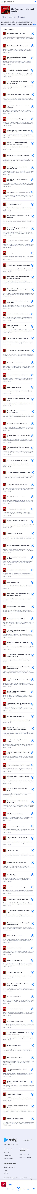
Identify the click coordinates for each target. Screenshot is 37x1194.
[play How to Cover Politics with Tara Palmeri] (32, 314)
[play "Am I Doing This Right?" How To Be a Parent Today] (32, 179)
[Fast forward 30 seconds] (23, 1188)
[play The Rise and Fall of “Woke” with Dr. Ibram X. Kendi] (32, 801)
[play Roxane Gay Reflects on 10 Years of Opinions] (32, 521)
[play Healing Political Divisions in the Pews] (32, 155)
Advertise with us (8, 1158)
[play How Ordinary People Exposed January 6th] (32, 448)
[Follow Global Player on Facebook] (11, 1145)
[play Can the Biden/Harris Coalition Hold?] (32, 338)
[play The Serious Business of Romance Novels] (32, 472)
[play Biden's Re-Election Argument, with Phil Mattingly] (32, 216)
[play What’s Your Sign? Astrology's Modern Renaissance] (32, 777)
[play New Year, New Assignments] (32, 1021)
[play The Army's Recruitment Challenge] (32, 423)
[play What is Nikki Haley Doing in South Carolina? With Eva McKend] (32, 143)
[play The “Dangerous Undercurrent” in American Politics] (32, 167)
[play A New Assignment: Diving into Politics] (32, 545)
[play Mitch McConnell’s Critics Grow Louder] (32, 94)
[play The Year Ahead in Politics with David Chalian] (32, 240)
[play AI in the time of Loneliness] (32, 813)
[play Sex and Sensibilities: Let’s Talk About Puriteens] (32, 643)
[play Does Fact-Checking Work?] (32, 533)
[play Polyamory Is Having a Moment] (32, 33)
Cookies (6, 1173)
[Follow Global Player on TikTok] (14, 1145)
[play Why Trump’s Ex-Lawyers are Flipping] (32, 460)
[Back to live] (28, 1188)
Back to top (27, 1140)
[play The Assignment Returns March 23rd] (32, 899)
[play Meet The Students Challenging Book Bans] (32, 399)
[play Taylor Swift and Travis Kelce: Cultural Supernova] (32, 106)
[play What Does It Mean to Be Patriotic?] (32, 375)
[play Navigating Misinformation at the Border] (32, 789)
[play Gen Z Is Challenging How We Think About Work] (32, 228)
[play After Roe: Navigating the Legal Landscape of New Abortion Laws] (32, 728)
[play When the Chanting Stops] (32, 1057)
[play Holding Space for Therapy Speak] (32, 862)
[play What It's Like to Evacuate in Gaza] (32, 496)
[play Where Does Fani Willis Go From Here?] (32, 70)
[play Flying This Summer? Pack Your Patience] (32, 765)
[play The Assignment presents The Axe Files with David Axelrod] (32, 655)
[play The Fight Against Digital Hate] (32, 618)
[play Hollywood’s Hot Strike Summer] (32, 606)
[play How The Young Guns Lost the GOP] (32, 484)
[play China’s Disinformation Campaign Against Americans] (32, 411)
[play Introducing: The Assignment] (32, 1118)
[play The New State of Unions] (32, 948)
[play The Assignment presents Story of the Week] (32, 911)
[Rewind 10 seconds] (13, 1188)
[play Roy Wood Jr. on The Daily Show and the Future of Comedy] (32, 131)
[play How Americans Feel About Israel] (32, 509)
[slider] (34, 1188)
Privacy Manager (31, 1178)
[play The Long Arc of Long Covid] (32, 1009)
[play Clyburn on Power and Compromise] (32, 119)
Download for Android (25, 1157)
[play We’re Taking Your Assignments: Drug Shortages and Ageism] (32, 277)
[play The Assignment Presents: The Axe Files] (32, 265)
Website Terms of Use (10, 1167)
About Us (6, 1152)
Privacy (6, 1170)
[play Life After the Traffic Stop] (32, 972)
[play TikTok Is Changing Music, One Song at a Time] (32, 679)
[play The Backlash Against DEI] (32, 204)
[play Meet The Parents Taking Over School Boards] (32, 1106)
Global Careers (8, 1155)
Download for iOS (24, 1154)
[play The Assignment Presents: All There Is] (32, 253)
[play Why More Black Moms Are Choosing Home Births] (32, 301)
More (34, 24)
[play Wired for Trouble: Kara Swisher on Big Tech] (32, 752)
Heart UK (10, 1184)
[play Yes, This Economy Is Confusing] (32, 887)
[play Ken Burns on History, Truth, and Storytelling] (32, 326)
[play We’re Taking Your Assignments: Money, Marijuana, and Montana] (32, 594)
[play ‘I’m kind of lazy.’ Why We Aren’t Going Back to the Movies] (32, 984)
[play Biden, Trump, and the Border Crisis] (32, 45)
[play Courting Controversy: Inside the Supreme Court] (32, 692)
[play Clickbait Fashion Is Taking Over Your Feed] (32, 838)
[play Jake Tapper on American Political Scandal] (32, 58)
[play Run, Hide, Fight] (32, 874)
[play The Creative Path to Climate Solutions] (32, 350)
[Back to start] (8, 1188)
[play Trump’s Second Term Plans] (32, 362)
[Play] (18, 1188)
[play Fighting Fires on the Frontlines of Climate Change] (32, 631)
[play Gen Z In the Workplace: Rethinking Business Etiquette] (32, 82)
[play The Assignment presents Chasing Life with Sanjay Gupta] (32, 667)
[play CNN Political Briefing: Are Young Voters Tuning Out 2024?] (32, 289)
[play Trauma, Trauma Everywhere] (32, 1094)
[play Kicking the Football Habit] (32, 960)
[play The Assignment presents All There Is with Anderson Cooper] (32, 1033)
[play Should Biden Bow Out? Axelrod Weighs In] (32, 436)
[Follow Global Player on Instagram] (17, 1145)
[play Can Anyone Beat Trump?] (32, 387)
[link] (18, 36)
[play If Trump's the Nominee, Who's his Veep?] (32, 192)
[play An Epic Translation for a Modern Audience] (32, 557)
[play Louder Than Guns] (32, 850)
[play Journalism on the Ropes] (32, 1045)
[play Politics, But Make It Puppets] (32, 935)
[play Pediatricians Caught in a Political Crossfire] (32, 1069)
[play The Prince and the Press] (32, 996)
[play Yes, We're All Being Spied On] (32, 826)
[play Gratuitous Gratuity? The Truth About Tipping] (32, 740)
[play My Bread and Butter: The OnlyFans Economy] (32, 1082)
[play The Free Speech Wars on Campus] (32, 570)
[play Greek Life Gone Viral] (32, 582)
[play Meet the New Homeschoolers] (32, 716)
